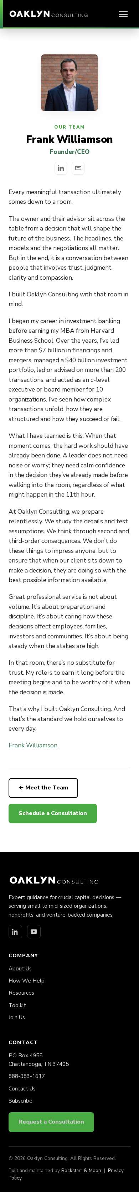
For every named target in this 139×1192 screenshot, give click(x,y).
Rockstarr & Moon (81, 1170)
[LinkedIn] (15, 931)
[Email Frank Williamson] (78, 168)
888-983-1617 (27, 1076)
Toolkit (17, 1005)
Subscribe (20, 1100)
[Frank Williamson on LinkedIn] (61, 168)
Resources (21, 992)
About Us (20, 968)
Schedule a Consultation (53, 813)
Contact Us (22, 1088)
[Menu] (123, 14)
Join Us (17, 1017)
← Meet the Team (43, 788)
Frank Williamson (33, 745)
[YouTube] (34, 931)
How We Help (27, 980)
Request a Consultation (51, 1122)
